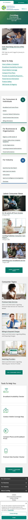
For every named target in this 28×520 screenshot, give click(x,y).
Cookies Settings (14, 498)
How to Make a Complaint (10, 64)
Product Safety (7, 81)
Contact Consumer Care (14, 470)
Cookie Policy (11, 510)
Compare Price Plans (8, 73)
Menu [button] (23, 9)
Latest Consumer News (14, 270)
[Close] (26, 503)
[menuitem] (7, 2)
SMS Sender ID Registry (9, 84)
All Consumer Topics (14, 372)
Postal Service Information (10, 79)
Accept (14, 517)
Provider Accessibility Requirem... (12, 76)
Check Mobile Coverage (9, 70)
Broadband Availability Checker (12, 67)
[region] (14, 510)
